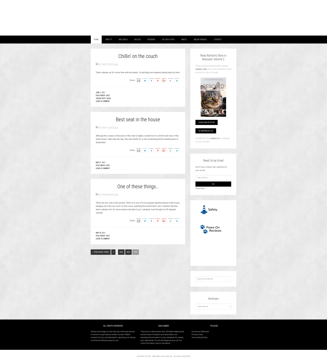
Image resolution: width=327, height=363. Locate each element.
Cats (108, 95)
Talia (109, 98)
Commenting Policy (199, 337)
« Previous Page (100, 252)
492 (121, 252)
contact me (95, 337)
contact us (214, 138)
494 (135, 252)
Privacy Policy (200, 188)
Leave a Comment (103, 101)
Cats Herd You (111, 16)
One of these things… (138, 187)
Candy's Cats (201, 69)
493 (128, 252)
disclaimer (166, 343)
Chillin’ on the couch (138, 56)
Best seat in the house (138, 120)
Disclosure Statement (200, 332)
